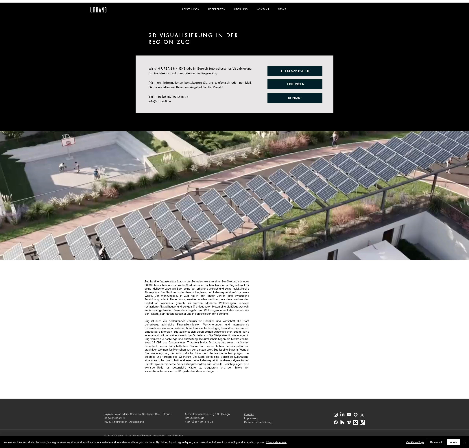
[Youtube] (349, 414)
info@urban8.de (160, 101)
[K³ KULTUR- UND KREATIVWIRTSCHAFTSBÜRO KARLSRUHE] (362, 422)
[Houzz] (342, 422)
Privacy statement (276, 442)
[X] (362, 414)
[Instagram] (335, 414)
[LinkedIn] (342, 414)
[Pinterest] (355, 414)
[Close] (464, 442)
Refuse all (436, 442)
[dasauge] (355, 422)
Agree (453, 442)
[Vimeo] (349, 422)
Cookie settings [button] (415, 442)
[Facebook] (335, 422)
